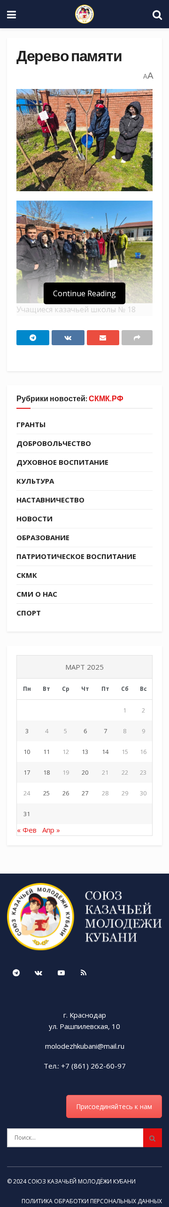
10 (26, 751)
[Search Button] (152, 1137)
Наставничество (50, 499)
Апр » (51, 829)
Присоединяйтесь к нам (114, 1106)
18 (46, 772)
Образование (42, 537)
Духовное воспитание (62, 462)
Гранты (31, 424)
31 (26, 814)
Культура (35, 481)
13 (85, 751)
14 (105, 751)
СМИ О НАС (36, 594)
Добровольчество (53, 443)
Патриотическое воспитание (76, 556)
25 (46, 793)
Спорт (28, 612)
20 (85, 772)
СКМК (26, 575)
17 (26, 772)
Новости (34, 518)
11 (46, 751)
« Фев (27, 829)
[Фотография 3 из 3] (84, 252)
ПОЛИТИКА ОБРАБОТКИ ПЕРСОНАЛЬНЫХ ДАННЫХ (92, 1201)
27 (85, 793)
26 (65, 793)
